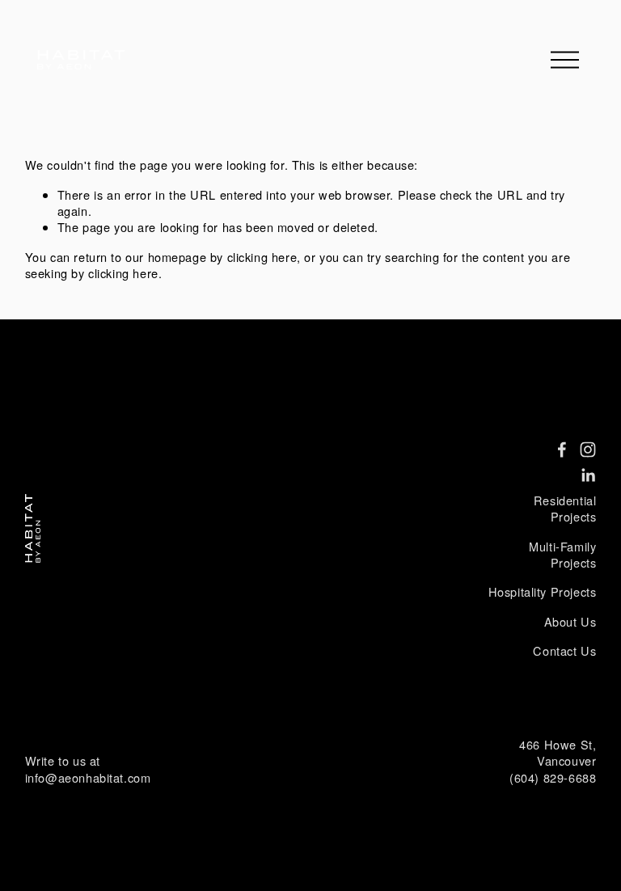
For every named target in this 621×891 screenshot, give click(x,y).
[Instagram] (588, 449)
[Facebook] (562, 449)
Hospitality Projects (542, 592)
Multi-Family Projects (562, 554)
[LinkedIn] (588, 475)
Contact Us (564, 651)
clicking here (262, 256)
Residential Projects (565, 508)
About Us (570, 622)
